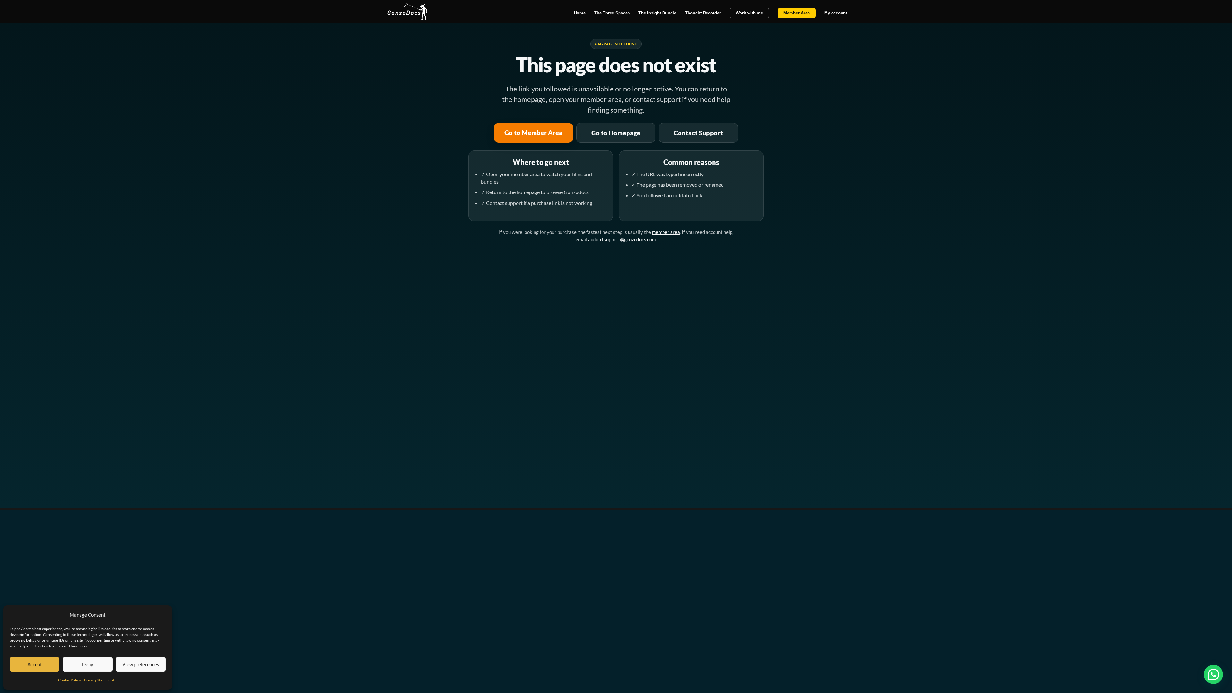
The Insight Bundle (657, 13)
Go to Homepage (615, 133)
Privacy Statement (99, 680)
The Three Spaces (612, 13)
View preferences (140, 664)
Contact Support (698, 133)
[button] (1213, 674)
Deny (87, 664)
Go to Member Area (533, 132)
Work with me (749, 13)
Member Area (796, 13)
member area (666, 232)
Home (580, 13)
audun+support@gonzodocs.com (622, 239)
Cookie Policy (69, 680)
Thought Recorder (703, 13)
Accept (34, 664)
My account (835, 13)
